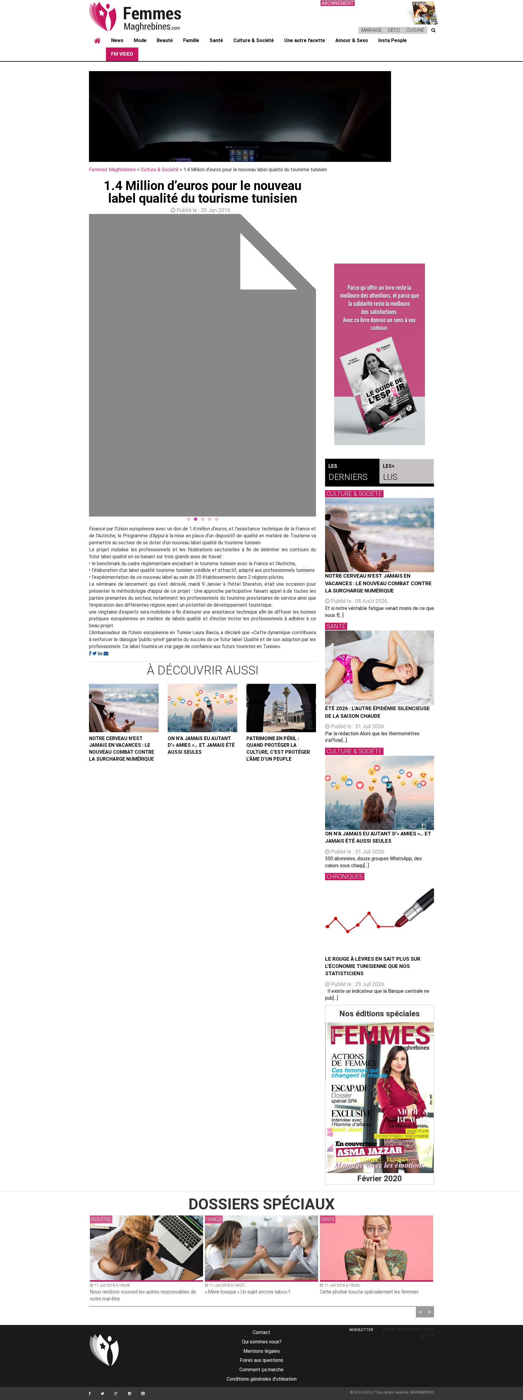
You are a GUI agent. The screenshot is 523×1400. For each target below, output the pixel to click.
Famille (191, 40)
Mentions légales (261, 1351)
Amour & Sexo (351, 40)
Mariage (371, 30)
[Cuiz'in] (422, 12)
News (117, 40)
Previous (80, 366)
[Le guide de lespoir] (379, 354)
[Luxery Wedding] (379, 1097)
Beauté (165, 40)
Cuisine (415, 30)
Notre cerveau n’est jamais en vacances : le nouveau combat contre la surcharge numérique (121, 749)
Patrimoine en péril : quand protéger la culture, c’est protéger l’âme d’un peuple (278, 749)
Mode (140, 40)
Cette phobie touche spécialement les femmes (369, 1292)
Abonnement (337, 3)
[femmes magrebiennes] (143, 16)
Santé (216, 40)
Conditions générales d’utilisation (262, 1379)
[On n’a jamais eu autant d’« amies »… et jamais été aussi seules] (202, 708)
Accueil (97, 41)
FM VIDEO (122, 54)
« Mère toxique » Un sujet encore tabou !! (247, 1292)
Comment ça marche (261, 1369)
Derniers (347, 472)
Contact (261, 1332)
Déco (394, 30)
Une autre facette (304, 40)
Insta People (392, 40)
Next (325, 366)
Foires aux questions (261, 1360)
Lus (390, 472)
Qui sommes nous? (261, 1342)
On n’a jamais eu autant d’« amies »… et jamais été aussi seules (201, 745)
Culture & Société (253, 40)
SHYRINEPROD (422, 1392)
